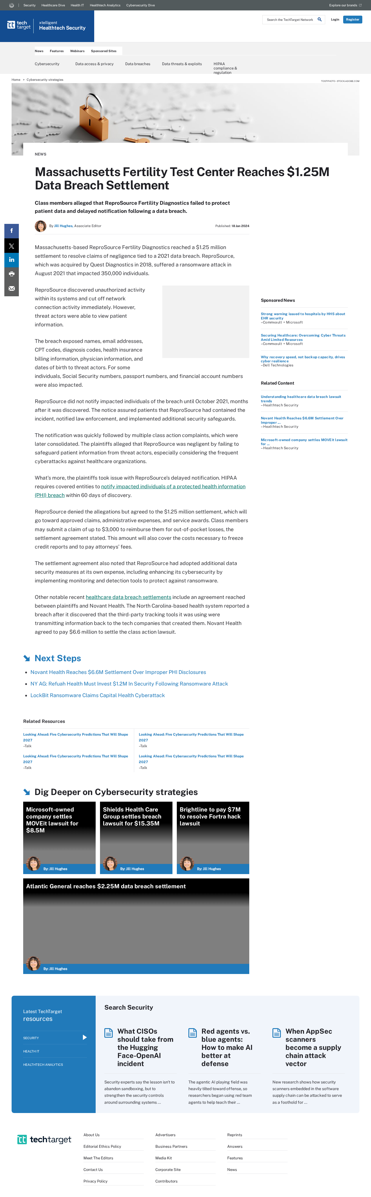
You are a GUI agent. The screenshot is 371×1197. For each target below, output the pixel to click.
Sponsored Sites (104, 51)
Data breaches (137, 64)
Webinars (77, 51)
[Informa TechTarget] (11, 5)
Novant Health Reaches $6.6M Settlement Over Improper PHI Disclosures (118, 672)
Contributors (166, 1181)
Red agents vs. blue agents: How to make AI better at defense (226, 1047)
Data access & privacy (94, 64)
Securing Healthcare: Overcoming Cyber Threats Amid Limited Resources (303, 337)
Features (57, 51)
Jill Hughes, (63, 226)
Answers (235, 1146)
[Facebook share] (11, 231)
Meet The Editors (98, 1158)
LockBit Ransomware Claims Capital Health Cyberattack (97, 695)
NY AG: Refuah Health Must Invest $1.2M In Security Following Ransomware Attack (129, 684)
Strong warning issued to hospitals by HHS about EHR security (303, 316)
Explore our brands (343, 5)
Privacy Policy (95, 1181)
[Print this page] (11, 274)
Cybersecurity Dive (140, 5)
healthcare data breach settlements (128, 597)
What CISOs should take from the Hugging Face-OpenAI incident (145, 1047)
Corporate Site (168, 1169)
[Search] (319, 20)
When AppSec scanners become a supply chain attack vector (313, 1047)
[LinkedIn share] (11, 260)
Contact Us (93, 1169)
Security (29, 5)
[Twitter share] (11, 245)
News (39, 51)
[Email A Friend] (11, 289)
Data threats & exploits (182, 64)
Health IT (77, 5)
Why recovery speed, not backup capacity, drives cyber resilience (303, 359)
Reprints (234, 1135)
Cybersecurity (47, 64)
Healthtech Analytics (105, 5)
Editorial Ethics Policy (102, 1146)
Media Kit (163, 1158)
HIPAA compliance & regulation (225, 66)
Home (16, 79)
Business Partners (171, 1146)
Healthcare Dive (53, 5)
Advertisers (165, 1135)
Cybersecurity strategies (45, 79)
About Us (91, 1135)
